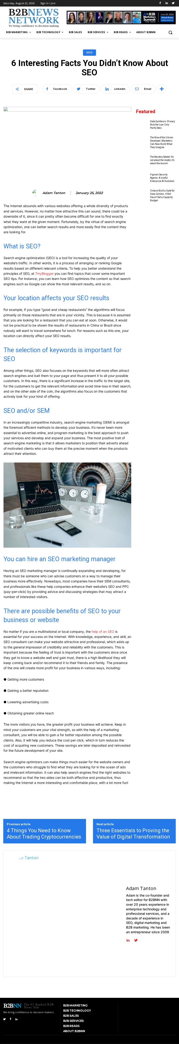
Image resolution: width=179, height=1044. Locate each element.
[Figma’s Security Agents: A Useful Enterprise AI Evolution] (142, 178)
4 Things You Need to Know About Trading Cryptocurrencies (44, 833)
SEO (89, 52)
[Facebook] (160, 3)
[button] (170, 32)
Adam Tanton (53, 193)
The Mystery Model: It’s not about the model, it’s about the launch (162, 160)
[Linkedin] (166, 3)
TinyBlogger (44, 273)
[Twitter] (173, 3)
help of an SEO (103, 631)
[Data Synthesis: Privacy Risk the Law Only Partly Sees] (142, 125)
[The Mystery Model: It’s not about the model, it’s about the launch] (142, 160)
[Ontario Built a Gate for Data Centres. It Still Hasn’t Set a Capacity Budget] (142, 195)
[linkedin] (128, 939)
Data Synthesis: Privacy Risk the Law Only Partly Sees (162, 124)
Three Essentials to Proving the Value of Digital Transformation (133, 833)
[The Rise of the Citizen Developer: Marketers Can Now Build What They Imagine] (142, 142)
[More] (162, 89)
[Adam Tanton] (36, 192)
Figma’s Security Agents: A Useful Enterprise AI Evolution (162, 177)
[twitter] (136, 939)
